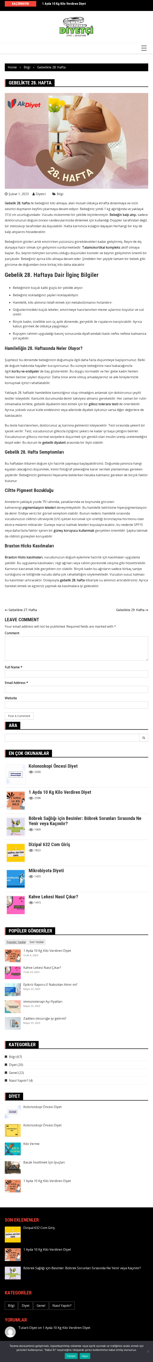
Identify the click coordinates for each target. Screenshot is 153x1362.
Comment (12, 633)
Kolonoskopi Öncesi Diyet (53, 766)
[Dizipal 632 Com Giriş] (17, 852)
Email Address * (16, 683)
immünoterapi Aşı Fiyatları (42, 1001)
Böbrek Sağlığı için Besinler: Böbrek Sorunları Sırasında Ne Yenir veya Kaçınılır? (85, 821)
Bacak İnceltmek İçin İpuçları (44, 1162)
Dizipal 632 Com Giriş (49, 844)
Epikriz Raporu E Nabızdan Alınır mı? (50, 984)
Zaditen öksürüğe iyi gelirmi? (44, 1018)
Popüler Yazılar (16, 942)
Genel (13, 1073)
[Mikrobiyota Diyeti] (17, 878)
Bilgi (60, 194)
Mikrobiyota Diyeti (46, 870)
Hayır (85, 1356)
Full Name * (13, 667)
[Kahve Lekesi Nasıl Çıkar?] (17, 905)
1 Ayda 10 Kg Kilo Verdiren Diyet (64, 4)
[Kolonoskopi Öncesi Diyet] (17, 774)
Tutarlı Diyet (27, 1327)
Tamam (71, 1356)
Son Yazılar (37, 942)
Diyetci (41, 194)
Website (11, 698)
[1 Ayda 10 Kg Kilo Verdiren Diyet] (17, 800)
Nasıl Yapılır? (18, 1080)
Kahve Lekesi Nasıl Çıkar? (53, 897)
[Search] (143, 738)
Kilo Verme (31, 1144)
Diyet (13, 1065)
